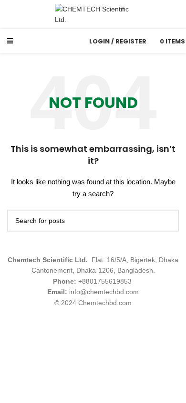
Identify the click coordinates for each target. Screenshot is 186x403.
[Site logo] (93, 14)
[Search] (73, 41)
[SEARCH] (168, 221)
